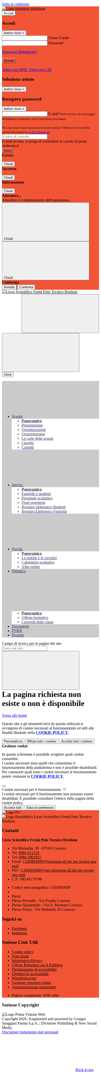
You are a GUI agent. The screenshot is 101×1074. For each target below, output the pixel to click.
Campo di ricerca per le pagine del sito (31, 643)
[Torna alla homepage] (50, 292)
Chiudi (8, 164)
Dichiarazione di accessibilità (34, 969)
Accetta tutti (76, 741)
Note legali (20, 956)
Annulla (9, 287)
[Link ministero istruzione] (23, 8)
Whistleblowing (24, 978)
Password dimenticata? (19, 52)
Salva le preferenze (40, 807)
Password (55, 43)
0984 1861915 (30, 857)
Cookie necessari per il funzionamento (32, 789)
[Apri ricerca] (60, 313)
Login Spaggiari (39, 132)
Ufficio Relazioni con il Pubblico (37, 965)
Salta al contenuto (15, 4)
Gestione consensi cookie (31, 983)
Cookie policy (23, 952)
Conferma (26, 287)
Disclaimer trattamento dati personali (30, 1032)
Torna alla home (14, 715)
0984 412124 (29, 853)
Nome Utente (58, 38)
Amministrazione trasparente (34, 987)
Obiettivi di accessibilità (30, 974)
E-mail (53, 114)
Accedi (9, 13)
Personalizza (13, 741)
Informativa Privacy (27, 961)
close (8, 374)
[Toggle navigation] (40, 352)
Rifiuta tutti (41, 741)
